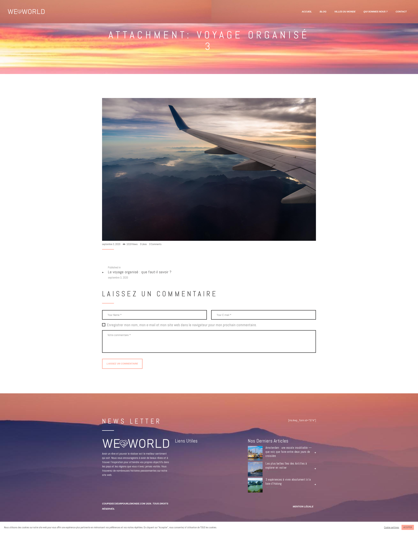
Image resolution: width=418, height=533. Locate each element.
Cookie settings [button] (391, 527)
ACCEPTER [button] (407, 527)
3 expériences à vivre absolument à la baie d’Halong (288, 481)
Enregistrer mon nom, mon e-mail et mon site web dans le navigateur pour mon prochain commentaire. (182, 325)
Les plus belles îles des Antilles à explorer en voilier (286, 465)
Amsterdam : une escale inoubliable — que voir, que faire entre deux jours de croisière (288, 452)
